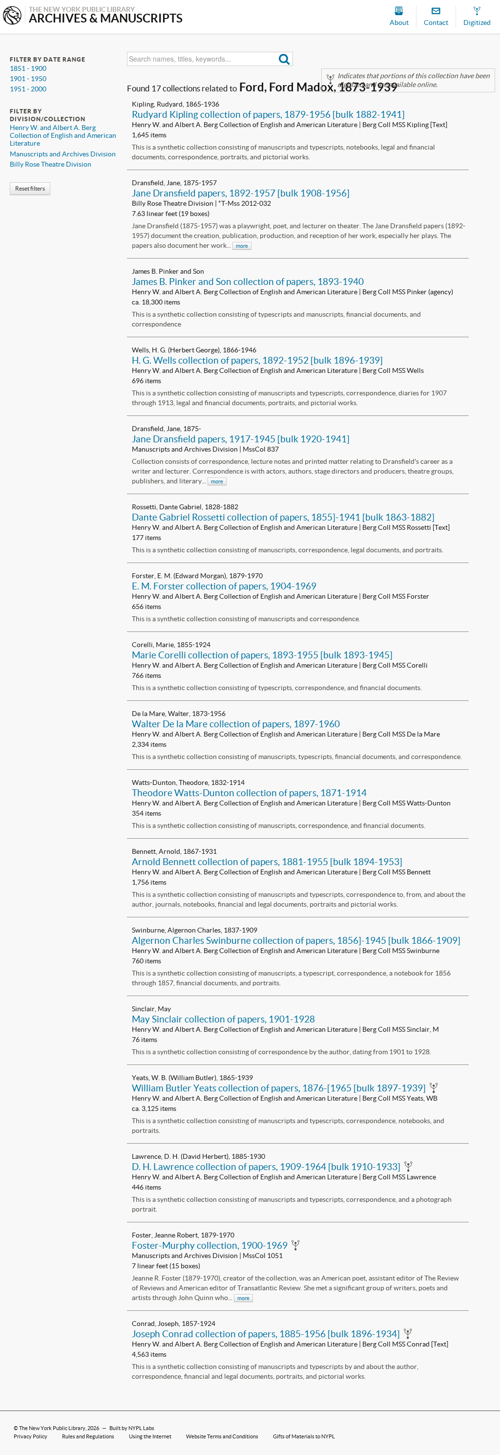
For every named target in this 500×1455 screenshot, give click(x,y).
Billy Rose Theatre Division (50, 164)
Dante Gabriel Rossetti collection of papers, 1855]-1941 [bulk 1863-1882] (283, 517)
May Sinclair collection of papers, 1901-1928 (223, 1019)
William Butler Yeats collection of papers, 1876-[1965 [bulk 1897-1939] (279, 1088)
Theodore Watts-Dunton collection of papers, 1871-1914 (249, 792)
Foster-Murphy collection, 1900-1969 (210, 1245)
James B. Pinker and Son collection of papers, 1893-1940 (248, 281)
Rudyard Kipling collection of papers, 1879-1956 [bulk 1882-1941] (268, 114)
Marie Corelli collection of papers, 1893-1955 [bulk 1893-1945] (262, 655)
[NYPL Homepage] (12, 16)
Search (284, 59)
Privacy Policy (30, 1436)
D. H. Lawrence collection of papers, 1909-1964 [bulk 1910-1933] (266, 1166)
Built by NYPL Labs (131, 1428)
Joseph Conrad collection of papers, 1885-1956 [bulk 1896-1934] (266, 1333)
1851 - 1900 (28, 68)
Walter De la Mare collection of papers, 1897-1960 (236, 723)
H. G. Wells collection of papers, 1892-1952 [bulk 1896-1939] (257, 360)
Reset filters (30, 188)
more (242, 246)
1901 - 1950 (28, 79)
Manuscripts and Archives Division (63, 154)
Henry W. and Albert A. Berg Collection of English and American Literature (63, 135)
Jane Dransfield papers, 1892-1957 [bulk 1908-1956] (241, 193)
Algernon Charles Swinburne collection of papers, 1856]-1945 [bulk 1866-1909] (296, 940)
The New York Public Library (52, 1428)
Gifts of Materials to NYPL (304, 1436)
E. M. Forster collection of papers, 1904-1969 (224, 586)
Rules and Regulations (88, 1436)
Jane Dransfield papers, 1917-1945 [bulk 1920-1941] (241, 439)
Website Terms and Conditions (222, 1436)
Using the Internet (150, 1436)
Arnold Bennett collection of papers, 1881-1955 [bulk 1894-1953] (267, 861)
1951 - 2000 (28, 89)
